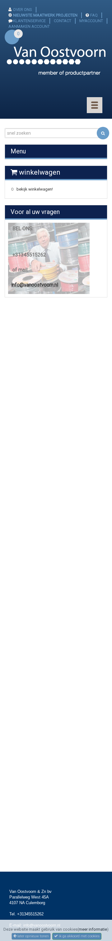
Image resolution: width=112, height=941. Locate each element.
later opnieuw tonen (32, 936)
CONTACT (62, 20)
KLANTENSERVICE (29, 20)
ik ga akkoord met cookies (79, 936)
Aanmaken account (29, 26)
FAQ (94, 15)
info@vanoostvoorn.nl (34, 285)
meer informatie (93, 929)
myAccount (91, 20)
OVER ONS (22, 9)
